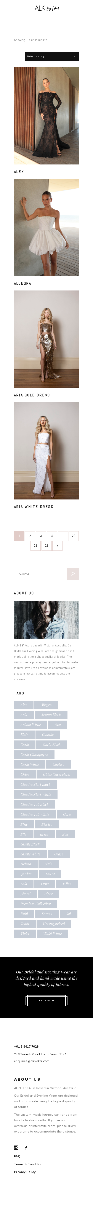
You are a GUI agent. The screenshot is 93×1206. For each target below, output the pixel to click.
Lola (24, 884)
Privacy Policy (25, 1172)
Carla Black (52, 744)
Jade (48, 864)
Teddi (25, 923)
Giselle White (30, 854)
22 (46, 545)
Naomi (25, 894)
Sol (68, 913)
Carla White (30, 764)
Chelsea (58, 764)
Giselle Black (30, 844)
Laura (50, 874)
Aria (24, 714)
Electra (47, 824)
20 (73, 536)
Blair (24, 734)
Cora (67, 814)
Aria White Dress (34, 506)
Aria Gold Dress (32, 394)
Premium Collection (36, 903)
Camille (48, 734)
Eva (65, 834)
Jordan (26, 874)
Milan (67, 884)
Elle (23, 834)
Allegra (23, 283)
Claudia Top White (35, 814)
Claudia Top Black (35, 804)
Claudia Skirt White (36, 794)
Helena (26, 864)
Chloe (25, 774)
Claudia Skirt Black (35, 784)
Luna (45, 884)
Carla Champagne (34, 754)
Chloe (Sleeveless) (56, 774)
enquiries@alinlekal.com (32, 1061)
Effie (24, 824)
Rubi (24, 913)
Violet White (52, 933)
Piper (48, 894)
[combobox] (52, 56)
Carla (25, 744)
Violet (25, 933)
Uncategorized (54, 923)
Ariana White (31, 724)
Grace (58, 854)
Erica (44, 834)
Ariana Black (51, 714)
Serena (47, 913)
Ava (58, 724)
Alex (19, 171)
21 (35, 545)
